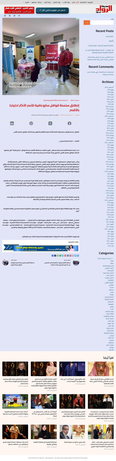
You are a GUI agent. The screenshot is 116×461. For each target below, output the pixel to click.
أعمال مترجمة (109, 277)
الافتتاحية (83, 2)
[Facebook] (19, 15)
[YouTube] (5, 15)
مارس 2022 (110, 212)
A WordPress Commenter (106, 72)
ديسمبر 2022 (110, 190)
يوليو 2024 (110, 145)
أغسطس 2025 (109, 116)
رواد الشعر (56, 2)
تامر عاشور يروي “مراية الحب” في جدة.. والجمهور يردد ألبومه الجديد (72, 380)
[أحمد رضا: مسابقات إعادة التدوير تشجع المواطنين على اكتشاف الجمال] (15, 432)
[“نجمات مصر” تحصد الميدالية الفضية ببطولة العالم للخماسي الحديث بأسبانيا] (15, 401)
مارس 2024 (110, 154)
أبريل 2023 (110, 181)
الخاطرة (111, 289)
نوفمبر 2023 (110, 164)
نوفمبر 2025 (110, 109)
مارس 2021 (110, 241)
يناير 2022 (111, 217)
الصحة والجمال (109, 297)
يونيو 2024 (110, 147)
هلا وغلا (111, 349)
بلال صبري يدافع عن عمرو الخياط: (74, 442)
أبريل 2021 (110, 238)
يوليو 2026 (110, 89)
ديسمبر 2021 (110, 219)
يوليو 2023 (110, 173)
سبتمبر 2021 (110, 226)
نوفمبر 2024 (110, 135)
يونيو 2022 (110, 205)
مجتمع (34, 2)
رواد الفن (47, 2)
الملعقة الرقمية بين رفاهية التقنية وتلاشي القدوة (45, 443)
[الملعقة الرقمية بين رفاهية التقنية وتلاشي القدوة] (44, 432)
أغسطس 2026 (109, 87)
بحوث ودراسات (109, 311)
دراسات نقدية (110, 318)
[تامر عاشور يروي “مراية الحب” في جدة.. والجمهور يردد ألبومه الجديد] (72, 369)
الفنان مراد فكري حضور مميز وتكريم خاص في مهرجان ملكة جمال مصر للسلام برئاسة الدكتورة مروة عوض (73, 413)
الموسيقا (111, 304)
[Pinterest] (31, 123)
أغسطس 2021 (109, 229)
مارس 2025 (110, 128)
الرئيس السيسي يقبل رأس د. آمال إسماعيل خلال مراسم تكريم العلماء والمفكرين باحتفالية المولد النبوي (102, 444)
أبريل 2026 (110, 96)
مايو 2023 (110, 178)
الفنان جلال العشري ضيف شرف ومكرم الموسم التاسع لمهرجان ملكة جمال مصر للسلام (15, 381)
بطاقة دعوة (110, 313)
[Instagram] (9, 15)
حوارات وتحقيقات (108, 316)
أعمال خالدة (110, 275)
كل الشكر (111, 337)
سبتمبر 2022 (110, 197)
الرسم (112, 292)
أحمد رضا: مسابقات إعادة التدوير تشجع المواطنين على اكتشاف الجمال (15, 443)
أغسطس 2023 (109, 171)
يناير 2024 (111, 159)
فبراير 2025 (110, 130)
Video (112, 263)
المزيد (27, 2)
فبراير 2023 (110, 185)
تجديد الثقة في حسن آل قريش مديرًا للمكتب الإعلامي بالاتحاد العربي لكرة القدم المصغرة (100, 58)
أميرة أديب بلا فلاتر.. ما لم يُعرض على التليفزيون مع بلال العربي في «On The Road (44, 413)
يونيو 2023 (110, 176)
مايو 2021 (110, 236)
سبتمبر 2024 (110, 140)
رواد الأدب (66, 2)
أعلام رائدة (110, 270)
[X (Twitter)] (14, 15)
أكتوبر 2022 (110, 195)
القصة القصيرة (109, 299)
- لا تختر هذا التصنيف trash (61, 100)
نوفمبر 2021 (110, 221)
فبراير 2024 (110, 157)
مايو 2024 (110, 149)
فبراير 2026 (110, 101)
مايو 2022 (110, 207)
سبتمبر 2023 (110, 169)
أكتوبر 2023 (110, 166)
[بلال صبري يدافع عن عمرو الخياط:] (72, 432)
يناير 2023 (111, 188)
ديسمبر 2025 (110, 106)
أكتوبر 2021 (110, 224)
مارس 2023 (110, 183)
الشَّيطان (111, 41)
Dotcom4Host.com (33, 458)
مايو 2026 (110, 94)
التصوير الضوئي (109, 282)
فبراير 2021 (110, 243)
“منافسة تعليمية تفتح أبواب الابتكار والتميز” (101, 45)
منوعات (111, 347)
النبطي (112, 306)
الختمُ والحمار (110, 36)
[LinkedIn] (12, 123)
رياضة (40, 2)
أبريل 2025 (110, 125)
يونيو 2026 (110, 92)
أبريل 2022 (110, 209)
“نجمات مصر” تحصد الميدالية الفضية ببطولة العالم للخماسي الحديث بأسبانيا (15, 412)
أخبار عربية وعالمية (48, 100)
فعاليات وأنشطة (109, 333)
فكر (73, 2)
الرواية (112, 294)
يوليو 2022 (110, 202)
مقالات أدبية (110, 345)
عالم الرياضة (110, 328)
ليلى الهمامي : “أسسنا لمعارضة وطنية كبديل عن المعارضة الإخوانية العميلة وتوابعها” (99, 51)
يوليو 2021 (110, 231)
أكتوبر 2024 (110, 137)
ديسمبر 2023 (110, 161)
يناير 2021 (111, 245)
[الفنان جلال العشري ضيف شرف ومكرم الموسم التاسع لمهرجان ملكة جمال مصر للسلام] (15, 369)
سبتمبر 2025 (110, 113)
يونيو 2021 (110, 233)
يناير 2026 (111, 104)
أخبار (77, 2)
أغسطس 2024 (109, 142)
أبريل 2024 (110, 152)
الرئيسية (90, 2)
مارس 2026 (110, 99)
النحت (112, 309)
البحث (112, 19)
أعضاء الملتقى (109, 268)
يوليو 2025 (110, 118)
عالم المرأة (110, 330)
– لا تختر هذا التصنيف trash (106, 258)
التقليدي (111, 285)
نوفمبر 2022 (110, 193)
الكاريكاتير (111, 301)
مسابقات (111, 342)
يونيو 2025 (110, 121)
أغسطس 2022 (109, 200)
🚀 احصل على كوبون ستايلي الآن (52, 10)
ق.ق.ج (112, 335)
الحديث (112, 287)
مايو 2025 (110, 123)
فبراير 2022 (110, 214)
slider (112, 261)
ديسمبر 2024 (110, 133)
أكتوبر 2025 (110, 111)
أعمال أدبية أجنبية (108, 273)
